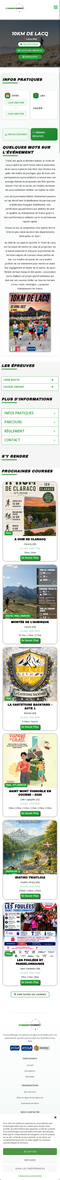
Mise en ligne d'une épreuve (30, 1097)
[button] (55, 1117)
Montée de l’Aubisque (30, 622)
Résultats (30, 1076)
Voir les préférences (30, 1168)
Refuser (30, 1159)
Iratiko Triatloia (30, 877)
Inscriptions (30, 1070)
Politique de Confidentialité (30, 1175)
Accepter (30, 1151)
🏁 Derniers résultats (39, 134)
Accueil (30, 1065)
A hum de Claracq (30, 539)
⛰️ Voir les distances (15, 134)
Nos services (30, 1091)
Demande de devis (30, 1103)
